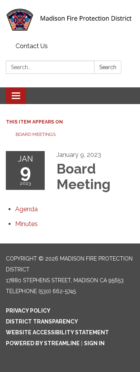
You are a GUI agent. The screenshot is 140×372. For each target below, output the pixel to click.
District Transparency (42, 321)
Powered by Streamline (43, 343)
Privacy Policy (28, 311)
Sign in (94, 343)
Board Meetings (36, 134)
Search (107, 67)
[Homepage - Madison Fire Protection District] (70, 20)
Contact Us (32, 46)
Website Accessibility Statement (57, 332)
